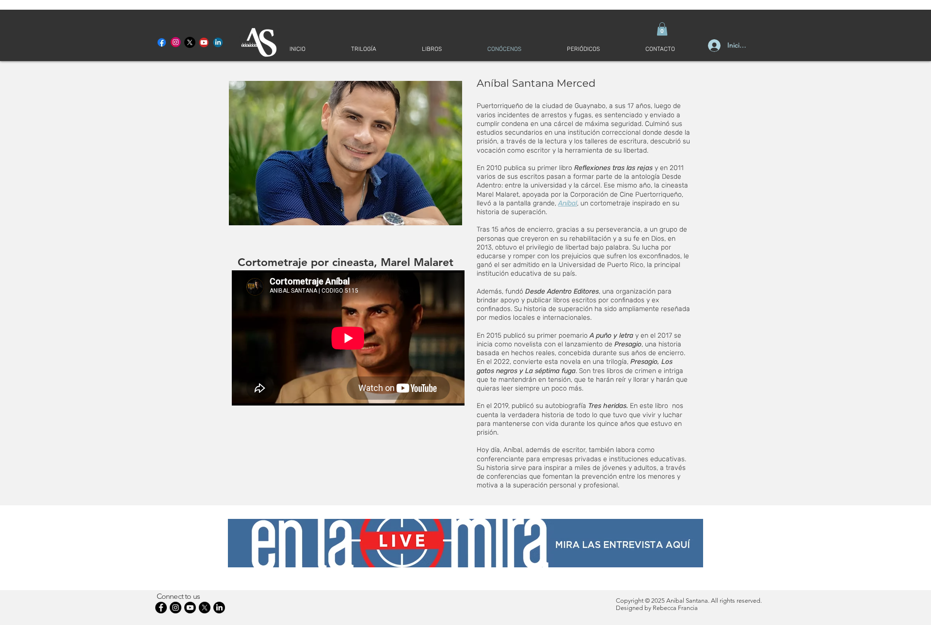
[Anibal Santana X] (189, 42)
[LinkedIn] (219, 607)
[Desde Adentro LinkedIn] (218, 42)
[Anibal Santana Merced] (175, 42)
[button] (662, 28)
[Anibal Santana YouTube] (203, 42)
